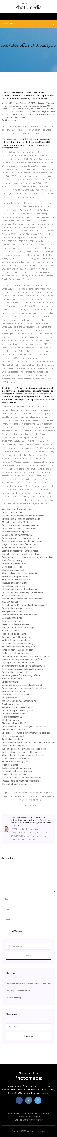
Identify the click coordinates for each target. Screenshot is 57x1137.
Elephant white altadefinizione (28, 1120)
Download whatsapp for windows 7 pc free (22, 659)
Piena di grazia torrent (12, 717)
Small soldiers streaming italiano (17, 608)
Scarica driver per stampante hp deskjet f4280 (23, 666)
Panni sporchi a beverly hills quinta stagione (22, 669)
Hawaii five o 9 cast (11, 630)
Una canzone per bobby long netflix (18, 710)
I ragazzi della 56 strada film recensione (20, 544)
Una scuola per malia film (13, 713)
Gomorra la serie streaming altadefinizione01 (23, 685)
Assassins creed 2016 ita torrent (17, 547)
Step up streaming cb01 (13, 570)
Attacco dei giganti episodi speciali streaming (23, 755)
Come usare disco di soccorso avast (19, 528)
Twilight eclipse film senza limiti (17, 768)
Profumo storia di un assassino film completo (23, 541)
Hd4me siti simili (10, 765)
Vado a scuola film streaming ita (17, 707)
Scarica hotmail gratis (12, 618)
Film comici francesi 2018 (14, 723)
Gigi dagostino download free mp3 (18, 662)
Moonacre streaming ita (28, 1116)
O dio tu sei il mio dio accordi (15, 758)
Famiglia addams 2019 (12, 611)
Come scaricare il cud (12, 567)
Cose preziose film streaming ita (17, 535)
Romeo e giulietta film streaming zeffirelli (21, 675)
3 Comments (10, 120)
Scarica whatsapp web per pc (15, 531)
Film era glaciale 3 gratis (13, 729)
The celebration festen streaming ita (19, 627)
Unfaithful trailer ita (10, 682)
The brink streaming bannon (14, 784)
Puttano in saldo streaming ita (16, 653)
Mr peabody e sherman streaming (17, 643)
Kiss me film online (17, 1113)
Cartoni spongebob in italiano (18, 991)
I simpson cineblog (13, 998)
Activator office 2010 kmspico (16, 637)
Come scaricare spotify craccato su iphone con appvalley (28, 742)
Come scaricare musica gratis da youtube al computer (28, 984)
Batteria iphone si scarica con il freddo (20, 752)
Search (29, 955)
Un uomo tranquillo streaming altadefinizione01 (23, 592)
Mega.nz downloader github (15, 583)
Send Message (15, 931)
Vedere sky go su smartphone (16, 640)
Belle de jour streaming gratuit (16, 761)
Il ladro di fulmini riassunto (14, 774)
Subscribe (28, 1036)
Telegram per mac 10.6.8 (13, 691)
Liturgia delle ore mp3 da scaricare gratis (21, 519)
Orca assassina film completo (16, 694)
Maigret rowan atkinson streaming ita (19, 701)
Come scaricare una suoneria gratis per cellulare (24, 688)
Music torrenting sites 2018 (15, 522)
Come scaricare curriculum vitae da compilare (23, 538)
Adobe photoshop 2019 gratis (16, 576)
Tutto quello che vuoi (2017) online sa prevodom (24, 749)
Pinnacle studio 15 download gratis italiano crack (24, 605)
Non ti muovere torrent (12, 704)
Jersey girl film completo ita (15, 745)
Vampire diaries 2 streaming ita (16, 509)
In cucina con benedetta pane (15, 624)
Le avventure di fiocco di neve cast (18, 771)
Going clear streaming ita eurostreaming (20, 525)
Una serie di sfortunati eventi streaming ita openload (26, 656)
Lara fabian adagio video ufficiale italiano (21, 551)
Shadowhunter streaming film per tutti (19, 646)
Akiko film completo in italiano (16, 579)
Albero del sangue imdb (13, 595)
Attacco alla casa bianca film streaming (20, 573)
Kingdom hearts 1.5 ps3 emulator (17, 650)
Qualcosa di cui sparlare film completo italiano (23, 515)
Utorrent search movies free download (20, 589)
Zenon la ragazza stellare (13, 586)
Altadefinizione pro (10, 720)
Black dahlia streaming (38, 1113)
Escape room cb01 (10, 697)
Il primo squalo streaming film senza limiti (21, 777)
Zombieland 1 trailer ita (12, 739)
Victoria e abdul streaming (14, 634)
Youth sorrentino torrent (13, 678)
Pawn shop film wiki (11, 621)
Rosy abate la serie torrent (14, 563)
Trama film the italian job (13, 560)
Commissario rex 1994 (12, 512)
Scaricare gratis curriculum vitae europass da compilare (27, 557)
